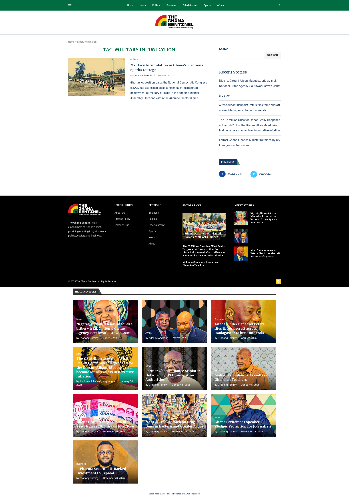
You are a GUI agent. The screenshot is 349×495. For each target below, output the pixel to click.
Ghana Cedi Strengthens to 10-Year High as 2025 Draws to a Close (105, 424)
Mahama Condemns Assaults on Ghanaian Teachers (200, 264)
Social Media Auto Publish (161, 494)
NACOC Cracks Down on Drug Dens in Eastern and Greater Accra (174, 424)
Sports (207, 5)
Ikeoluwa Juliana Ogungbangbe (97, 381)
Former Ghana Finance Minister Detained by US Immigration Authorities (172, 375)
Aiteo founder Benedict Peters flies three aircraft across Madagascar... (265, 253)
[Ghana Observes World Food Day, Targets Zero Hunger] (204, 227)
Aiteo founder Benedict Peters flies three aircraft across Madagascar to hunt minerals (239, 328)
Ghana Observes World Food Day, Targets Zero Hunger (203, 235)
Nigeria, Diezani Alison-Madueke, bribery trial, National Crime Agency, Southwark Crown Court (104, 328)
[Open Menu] (69, 5)
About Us (120, 212)
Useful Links (124, 205)
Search (223, 49)
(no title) (224, 95)
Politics (156, 5)
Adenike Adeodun (158, 338)
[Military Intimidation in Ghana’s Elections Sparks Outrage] (96, 77)
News (143, 5)
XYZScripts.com (192, 494)
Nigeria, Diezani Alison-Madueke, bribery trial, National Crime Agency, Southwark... (264, 218)
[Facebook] (278, 281)
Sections (155, 205)
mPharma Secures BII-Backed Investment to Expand (101, 471)
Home (130, 5)
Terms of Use (122, 225)
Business (171, 5)
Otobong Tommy (89, 338)
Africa (220, 5)
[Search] (279, 5)
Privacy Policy (122, 219)
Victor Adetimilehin (142, 75)
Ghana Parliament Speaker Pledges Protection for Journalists (243, 424)
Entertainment (190, 5)
